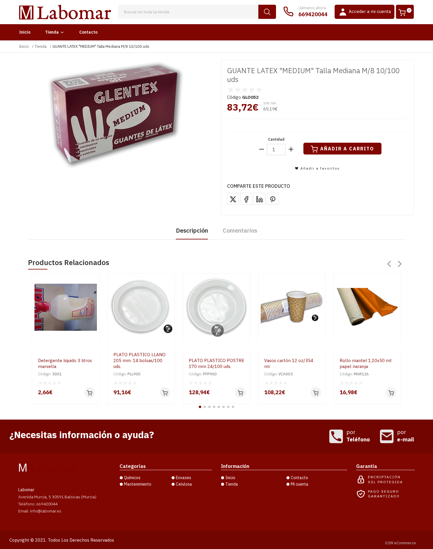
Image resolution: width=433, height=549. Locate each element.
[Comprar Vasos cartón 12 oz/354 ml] (315, 392)
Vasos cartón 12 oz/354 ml (288, 363)
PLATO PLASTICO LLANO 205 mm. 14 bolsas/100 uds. (139, 360)
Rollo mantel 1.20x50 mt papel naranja (366, 363)
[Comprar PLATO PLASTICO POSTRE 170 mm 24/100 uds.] (240, 392)
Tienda (52, 32)
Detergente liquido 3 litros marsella (65, 363)
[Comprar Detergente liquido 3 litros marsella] (89, 392)
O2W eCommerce (400, 542)
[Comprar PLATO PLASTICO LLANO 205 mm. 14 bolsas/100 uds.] (165, 392)
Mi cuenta (299, 484)
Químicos (132, 477)
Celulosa (184, 484)
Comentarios (240, 230)
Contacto (88, 32)
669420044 (313, 14)
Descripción (192, 230)
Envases (183, 477)
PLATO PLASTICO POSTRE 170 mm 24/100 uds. (216, 363)
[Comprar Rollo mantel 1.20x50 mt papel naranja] (391, 392)
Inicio (24, 32)
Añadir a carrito (347, 149)
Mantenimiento (137, 484)
